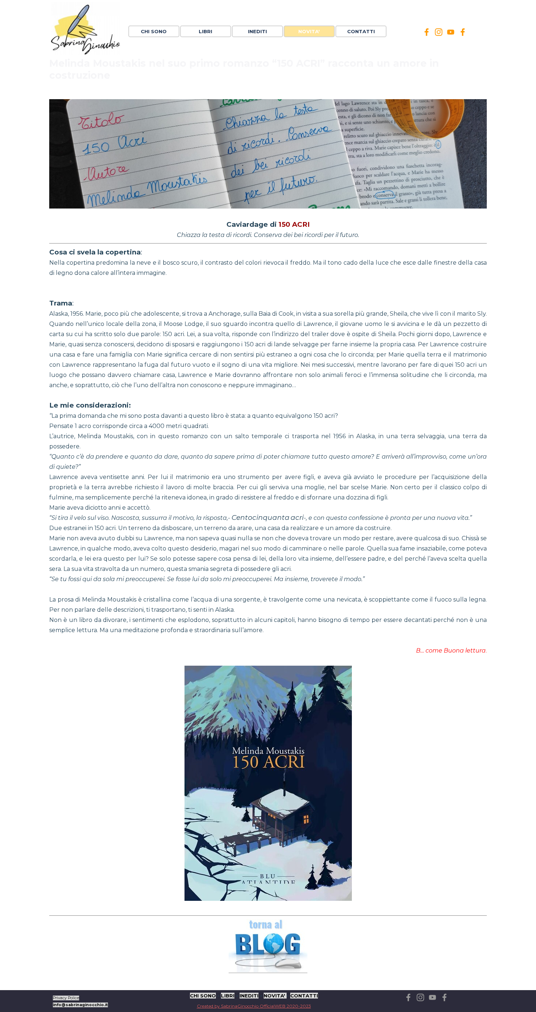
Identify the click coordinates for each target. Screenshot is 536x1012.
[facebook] (426, 32)
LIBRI (227, 996)
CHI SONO (154, 31)
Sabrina (249, 92)
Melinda (278, 92)
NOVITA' (275, 996)
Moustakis (293, 92)
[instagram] (438, 32)
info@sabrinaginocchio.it (80, 1005)
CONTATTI (361, 31)
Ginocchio (263, 92)
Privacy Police (66, 998)
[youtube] (450, 32)
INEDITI (249, 996)
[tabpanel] (87, 1000)
